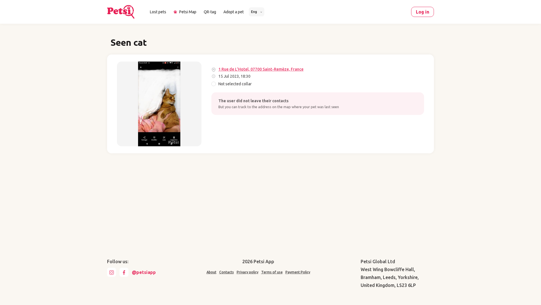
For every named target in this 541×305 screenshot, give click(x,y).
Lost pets (158, 12)
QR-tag (210, 12)
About (211, 272)
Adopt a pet (233, 12)
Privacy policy (247, 272)
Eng (254, 12)
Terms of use (272, 272)
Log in (422, 11)
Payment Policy (297, 272)
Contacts (226, 272)
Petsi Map (187, 12)
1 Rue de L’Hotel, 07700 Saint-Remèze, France (260, 69)
